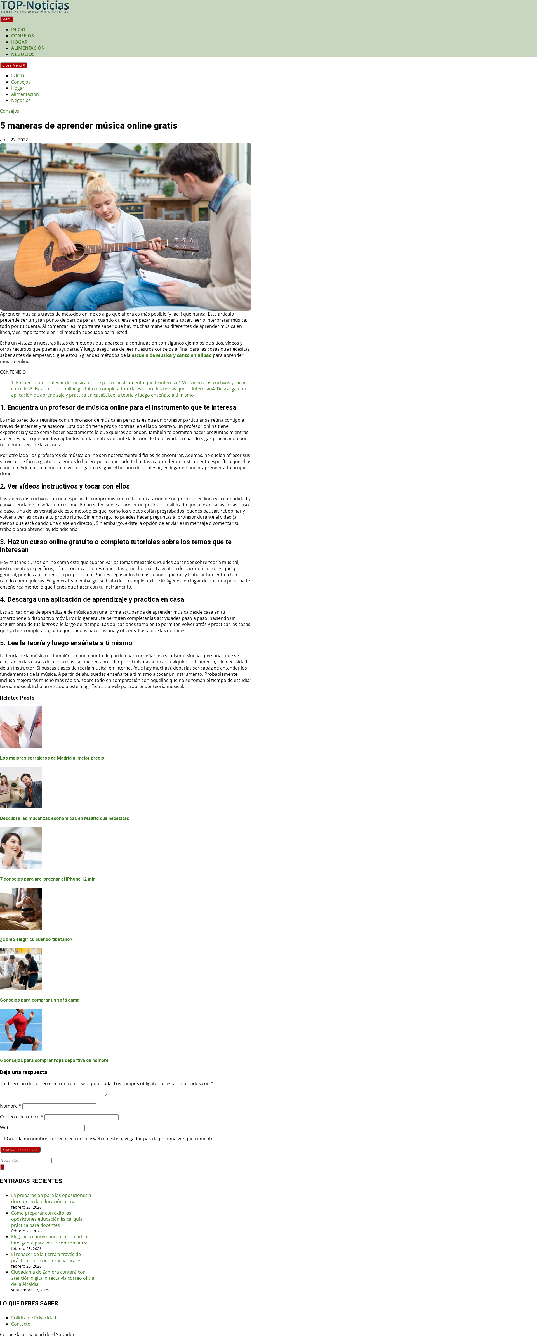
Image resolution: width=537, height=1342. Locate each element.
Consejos (22, 36)
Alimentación (28, 48)
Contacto (20, 1324)
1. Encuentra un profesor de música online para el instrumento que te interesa (94, 383)
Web (5, 1128)
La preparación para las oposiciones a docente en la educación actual (51, 1198)
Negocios (23, 54)
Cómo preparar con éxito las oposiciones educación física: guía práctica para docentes (47, 1219)
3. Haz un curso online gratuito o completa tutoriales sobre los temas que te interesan (121, 389)
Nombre (10, 1106)
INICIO (18, 30)
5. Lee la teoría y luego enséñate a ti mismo (148, 395)
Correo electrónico (21, 1117)
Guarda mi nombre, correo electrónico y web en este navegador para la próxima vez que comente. (111, 1138)
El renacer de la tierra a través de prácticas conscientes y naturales (46, 1257)
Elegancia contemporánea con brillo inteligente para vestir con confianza (49, 1240)
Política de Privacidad (33, 1318)
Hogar (19, 42)
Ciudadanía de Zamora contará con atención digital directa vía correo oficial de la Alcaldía (53, 1278)
